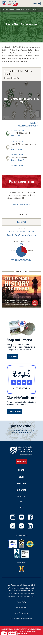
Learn (21, 470)
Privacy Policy (21, 602)
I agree (4, 633)
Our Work (21, 490)
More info (12, 633)
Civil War (14, 130)
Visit (6, 10)
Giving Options (21, 496)
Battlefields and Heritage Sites (17, 10)
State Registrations (21, 613)
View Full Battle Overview (21, 260)
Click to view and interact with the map (21, 100)
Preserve (21, 483)
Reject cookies (23, 633)
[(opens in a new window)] (12, 517)
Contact (21, 508)
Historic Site (22, 141)
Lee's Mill (21, 222)
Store (24, 502)
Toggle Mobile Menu (36, 3)
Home (11, 3)
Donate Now (21, 462)
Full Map (34, 123)
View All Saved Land (21, 204)
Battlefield (21, 130)
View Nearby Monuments (28, 126)
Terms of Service (21, 608)
